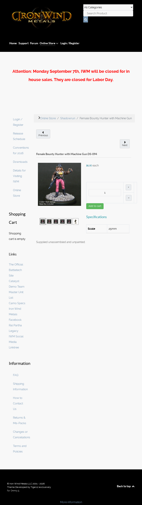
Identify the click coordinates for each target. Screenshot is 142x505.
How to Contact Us (18, 403)
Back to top (124, 486)
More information (71, 502)
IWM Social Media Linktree (16, 342)
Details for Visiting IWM (19, 176)
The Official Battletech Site (16, 270)
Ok (4, 496)
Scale (91, 228)
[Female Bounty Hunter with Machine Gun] (59, 184)
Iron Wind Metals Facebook (15, 314)
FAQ (15, 375)
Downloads (20, 161)
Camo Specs (17, 303)
